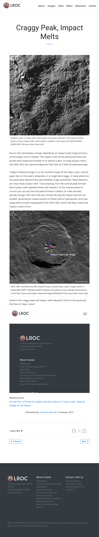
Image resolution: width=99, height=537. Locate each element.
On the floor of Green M (21, 401)
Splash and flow (43, 401)
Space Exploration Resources (48, 498)
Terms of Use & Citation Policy (34, 526)
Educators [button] (80, 5)
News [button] (69, 5)
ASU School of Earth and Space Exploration (46, 494)
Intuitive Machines (44, 490)
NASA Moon (41, 481)
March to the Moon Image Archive (47, 505)
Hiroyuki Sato (46, 412)
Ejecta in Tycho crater (64, 401)
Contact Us (70, 490)
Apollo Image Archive (45, 501)
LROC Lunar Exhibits (74, 484)
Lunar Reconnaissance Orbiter (49, 484)
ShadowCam (41, 487)
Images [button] (51, 5)
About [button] (41, 5)
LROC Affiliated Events (75, 487)
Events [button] (92, 5)
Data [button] (61, 5)
